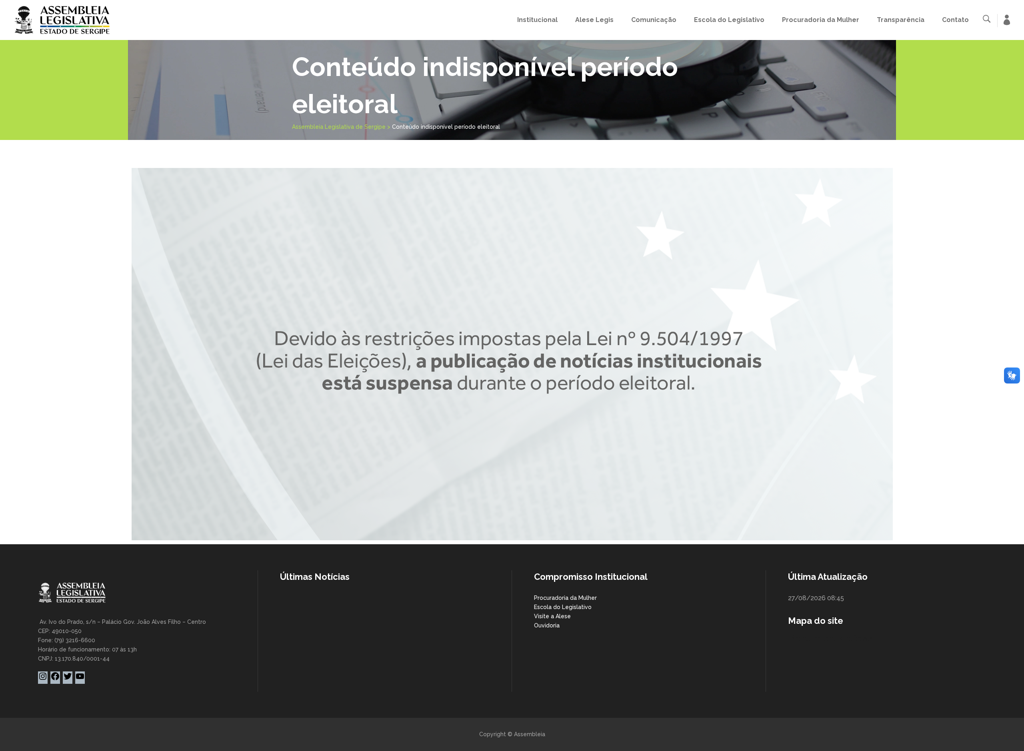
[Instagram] (43, 679)
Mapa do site (815, 620)
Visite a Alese (552, 616)
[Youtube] (80, 679)
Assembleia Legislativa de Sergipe (339, 127)
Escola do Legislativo (563, 607)
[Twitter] (67, 679)
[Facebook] (55, 679)
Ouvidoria (547, 625)
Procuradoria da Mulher (565, 598)
